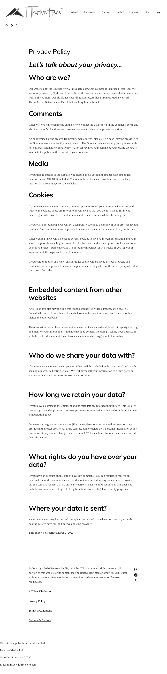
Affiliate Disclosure (40, 591)
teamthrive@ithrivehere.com (19, 664)
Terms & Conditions (40, 610)
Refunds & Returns (40, 620)
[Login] (158, 12)
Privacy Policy (37, 601)
